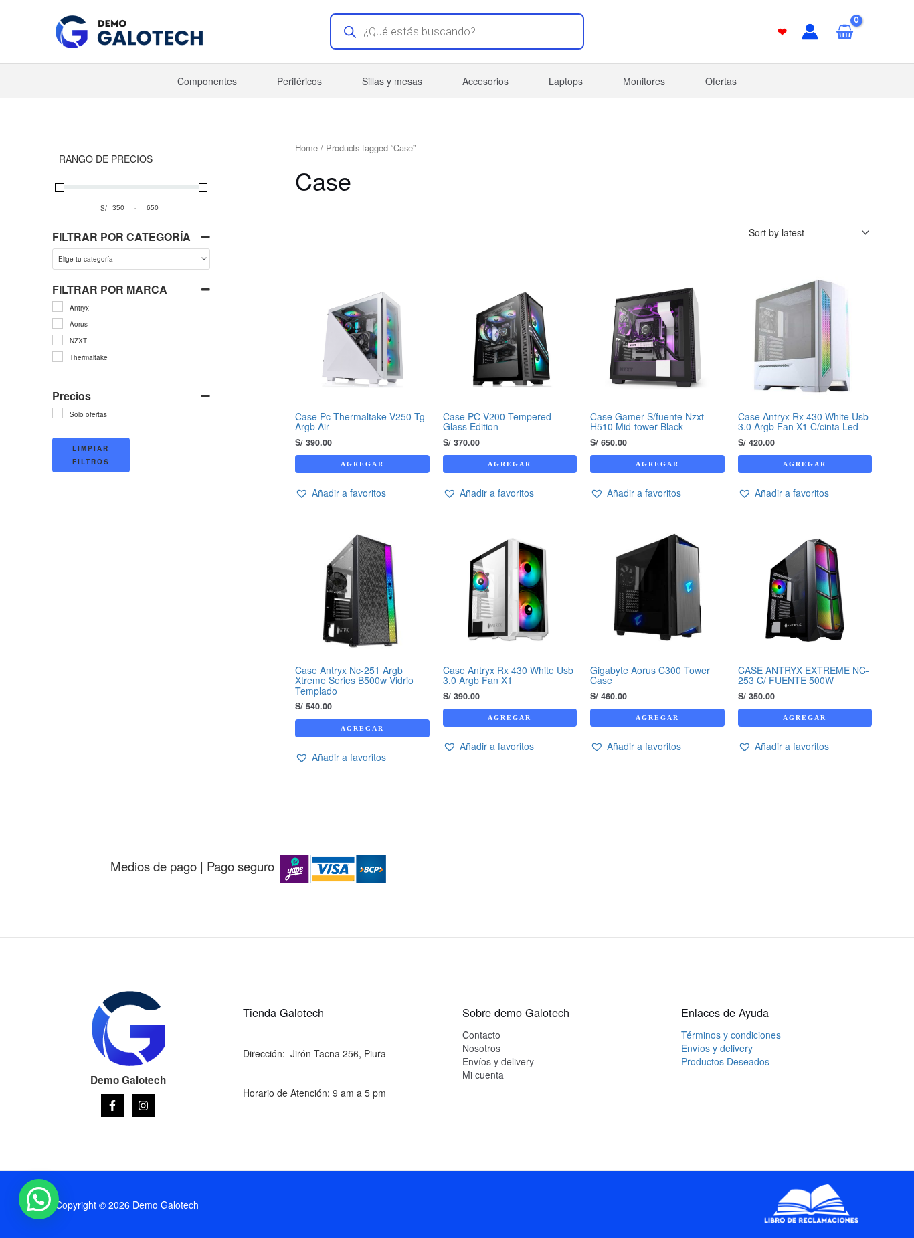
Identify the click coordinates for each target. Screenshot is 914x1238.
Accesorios (485, 81)
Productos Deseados (725, 1061)
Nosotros (481, 1048)
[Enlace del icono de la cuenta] (810, 31)
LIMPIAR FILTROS (91, 455)
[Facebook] (112, 1105)
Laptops (566, 81)
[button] (340, 493)
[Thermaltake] (57, 356)
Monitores (644, 81)
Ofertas (721, 81)
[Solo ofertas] (57, 413)
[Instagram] (143, 1105)
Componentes (207, 81)
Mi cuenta (483, 1074)
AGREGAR (362, 464)
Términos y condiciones (731, 1034)
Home (306, 147)
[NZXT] (57, 340)
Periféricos (299, 81)
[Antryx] (57, 306)
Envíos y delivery (498, 1061)
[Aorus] (57, 323)
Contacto (481, 1034)
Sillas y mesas (392, 81)
